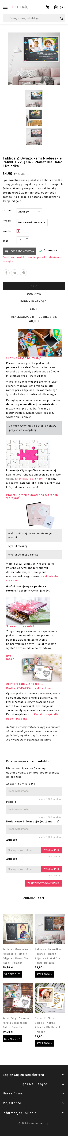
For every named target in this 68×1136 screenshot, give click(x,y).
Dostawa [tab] (34, 293)
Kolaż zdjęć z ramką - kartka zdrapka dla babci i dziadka (17, 1023)
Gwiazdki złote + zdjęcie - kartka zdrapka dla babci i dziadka (47, 1025)
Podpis (11, 801)
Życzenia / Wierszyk (20, 783)
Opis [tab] (34, 286)
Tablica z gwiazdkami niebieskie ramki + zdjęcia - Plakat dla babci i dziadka (17, 956)
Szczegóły (12, 974)
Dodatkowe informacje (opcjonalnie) (32, 821)
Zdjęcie (11, 839)
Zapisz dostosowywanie (43, 883)
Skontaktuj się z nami (29, 478)
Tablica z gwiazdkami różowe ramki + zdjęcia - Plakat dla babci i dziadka (49, 956)
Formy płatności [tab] (34, 301)
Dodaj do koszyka (22, 251)
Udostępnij (6, 273)
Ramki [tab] (34, 309)
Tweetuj (14, 273)
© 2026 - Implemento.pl (34, 1123)
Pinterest (23, 273)
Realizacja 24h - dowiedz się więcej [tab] (34, 319)
